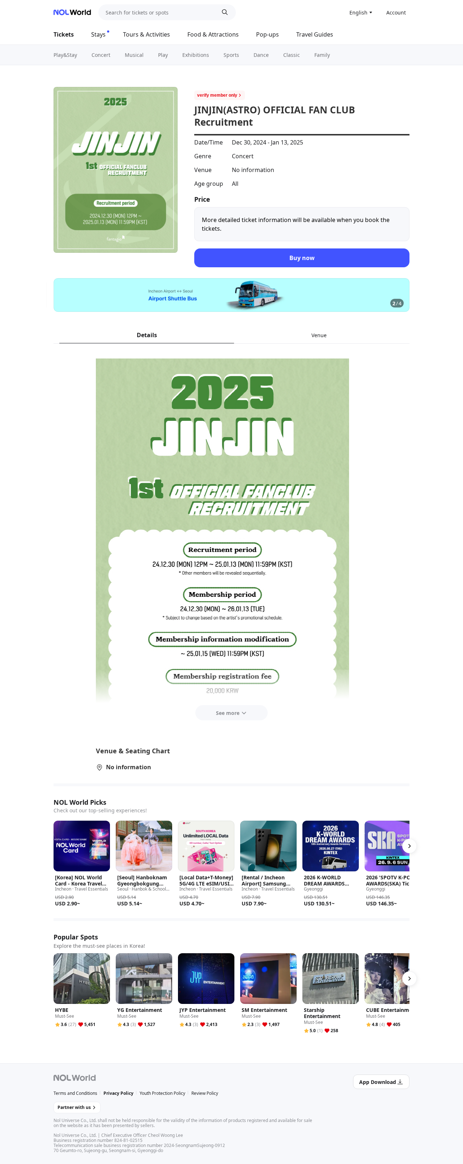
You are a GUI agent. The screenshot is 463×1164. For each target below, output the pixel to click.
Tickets (64, 34)
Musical (134, 54)
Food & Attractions (213, 34)
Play (163, 54)
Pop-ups (267, 34)
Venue (319, 335)
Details (147, 335)
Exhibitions (195, 54)
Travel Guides (314, 34)
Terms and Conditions (75, 1093)
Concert (101, 54)
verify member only (217, 95)
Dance (261, 54)
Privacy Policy (118, 1093)
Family (322, 54)
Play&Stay (65, 54)
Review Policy (204, 1093)
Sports (231, 54)
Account (396, 12)
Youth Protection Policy (162, 1093)
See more (227, 712)
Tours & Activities (146, 34)
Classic (291, 54)
